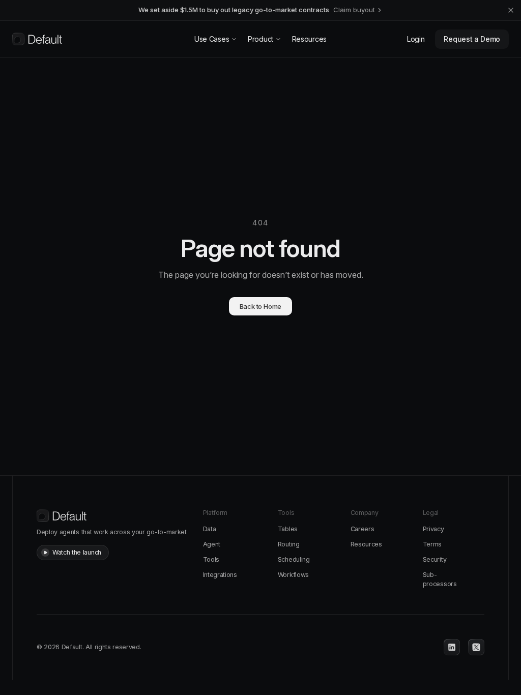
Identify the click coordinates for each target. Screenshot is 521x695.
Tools (211, 559)
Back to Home (261, 306)
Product (260, 39)
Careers (362, 529)
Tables (288, 529)
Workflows (293, 574)
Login (415, 39)
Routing (289, 544)
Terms (432, 544)
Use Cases (211, 39)
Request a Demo (472, 39)
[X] (476, 647)
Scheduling (294, 559)
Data (209, 529)
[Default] (37, 39)
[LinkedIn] (452, 647)
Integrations (220, 574)
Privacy (433, 529)
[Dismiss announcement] (511, 10)
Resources (309, 39)
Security (434, 559)
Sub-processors (440, 579)
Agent (211, 544)
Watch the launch (76, 552)
